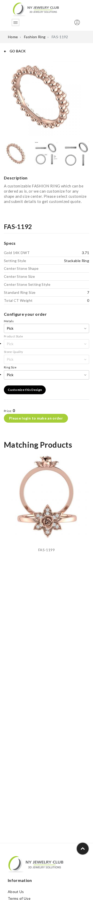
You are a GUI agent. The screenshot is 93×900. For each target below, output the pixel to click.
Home (13, 37)
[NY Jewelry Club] (35, 9)
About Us (16, 891)
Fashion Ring (34, 37)
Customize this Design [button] (25, 390)
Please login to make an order (36, 418)
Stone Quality (13, 351)
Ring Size (10, 367)
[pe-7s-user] (77, 24)
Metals (9, 321)
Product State (13, 336)
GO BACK (17, 51)
